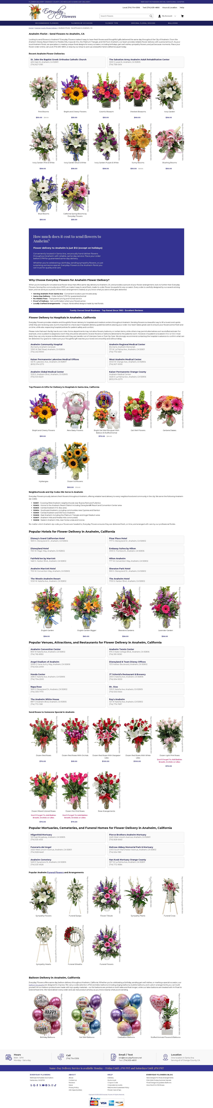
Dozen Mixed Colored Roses (43, 814)
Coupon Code (113, 1082)
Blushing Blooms (169, 163)
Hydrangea (43, 481)
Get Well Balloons (86, 1037)
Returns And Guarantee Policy (118, 1087)
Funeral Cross (169, 916)
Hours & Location (169, 7)
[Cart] (182, 16)
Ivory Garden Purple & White (107, 163)
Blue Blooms (43, 214)
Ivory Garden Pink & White (43, 163)
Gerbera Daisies (169, 430)
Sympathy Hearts (43, 964)
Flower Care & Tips (114, 1090)
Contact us (73, 1080)
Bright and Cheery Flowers (75, 112)
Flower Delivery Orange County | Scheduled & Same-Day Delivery (59, 2)
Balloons (173, 23)
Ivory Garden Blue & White (75, 163)
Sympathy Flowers (43, 916)
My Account (112, 1080)
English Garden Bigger (86, 630)
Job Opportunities (75, 1090)
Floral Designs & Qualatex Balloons (158, 1082)
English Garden (47, 630)
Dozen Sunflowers (75, 481)
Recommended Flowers (46, 23)
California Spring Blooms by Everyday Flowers (75, 215)
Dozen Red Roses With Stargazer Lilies (106, 756)
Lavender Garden (165, 630)
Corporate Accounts (115, 1085)
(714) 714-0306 (134, 7)
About (71, 1078)
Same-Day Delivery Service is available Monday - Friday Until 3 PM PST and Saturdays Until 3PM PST (106, 1068)
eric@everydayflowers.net (130, 1058)
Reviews (72, 1082)
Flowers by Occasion (82, 23)
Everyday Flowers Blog (159, 1075)
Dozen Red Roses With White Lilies (138, 756)
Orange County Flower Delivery (46, 28)
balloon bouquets (36, 985)
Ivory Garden (169, 112)
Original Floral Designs (143, 23)
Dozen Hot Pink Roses (75, 814)
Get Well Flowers (138, 430)
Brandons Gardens (126, 630)
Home (31, 28)
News (71, 1085)
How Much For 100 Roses (155, 1085)
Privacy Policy (74, 1087)
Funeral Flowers (55, 872)
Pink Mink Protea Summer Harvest (158, 1080)
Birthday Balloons (47, 1037)
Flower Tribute (106, 916)
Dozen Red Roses (43, 755)
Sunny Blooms (138, 163)
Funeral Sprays (75, 916)
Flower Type (112, 23)
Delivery (111, 1078)
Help (182, 7)
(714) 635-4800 (153, 7)
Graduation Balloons (126, 1037)
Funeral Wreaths (75, 964)
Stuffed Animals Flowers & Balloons (165, 1037)
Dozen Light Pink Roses (169, 758)
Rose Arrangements (106, 811)
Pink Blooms (43, 112)
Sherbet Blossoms (138, 112)
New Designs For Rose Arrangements (159, 1078)
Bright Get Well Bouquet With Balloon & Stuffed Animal (106, 431)
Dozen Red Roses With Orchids (75, 755)
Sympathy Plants (138, 916)
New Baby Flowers (75, 430)
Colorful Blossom (106, 112)
